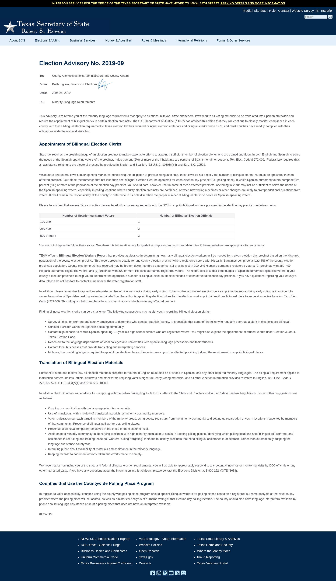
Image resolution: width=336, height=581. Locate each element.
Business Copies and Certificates (104, 551)
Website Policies (150, 545)
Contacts (145, 563)
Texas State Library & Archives (218, 539)
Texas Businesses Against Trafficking (106, 563)
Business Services (83, 40)
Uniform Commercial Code (99, 557)
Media (247, 10)
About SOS (17, 40)
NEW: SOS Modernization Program (105, 539)
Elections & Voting (47, 40)
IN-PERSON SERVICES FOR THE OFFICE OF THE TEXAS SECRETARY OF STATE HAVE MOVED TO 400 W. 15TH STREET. (168, 3)
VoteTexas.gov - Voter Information (162, 539)
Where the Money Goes (213, 551)
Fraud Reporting (208, 557)
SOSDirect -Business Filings (100, 545)
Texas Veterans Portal (212, 563)
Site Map (260, 10)
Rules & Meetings (153, 40)
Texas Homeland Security (215, 545)
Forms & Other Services (233, 40)
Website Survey (303, 10)
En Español (324, 10)
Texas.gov (146, 557)
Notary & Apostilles (118, 40)
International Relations (191, 40)
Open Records (149, 551)
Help (272, 10)
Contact (283, 10)
